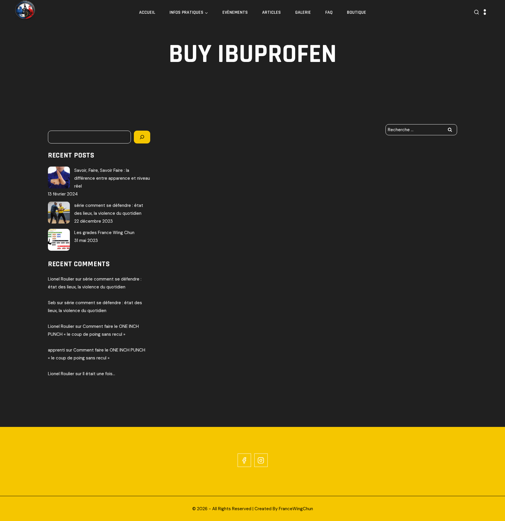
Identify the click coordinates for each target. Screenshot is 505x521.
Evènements (235, 12)
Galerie (303, 12)
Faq (329, 12)
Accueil (147, 12)
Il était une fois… (99, 374)
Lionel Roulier (61, 279)
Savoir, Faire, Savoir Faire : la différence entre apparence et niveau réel (112, 178)
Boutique (356, 12)
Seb (52, 303)
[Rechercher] (142, 137)
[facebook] (244, 460)
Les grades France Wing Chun (104, 233)
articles (271, 12)
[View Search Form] (476, 12)
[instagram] (261, 460)
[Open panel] (484, 12)
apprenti (56, 350)
